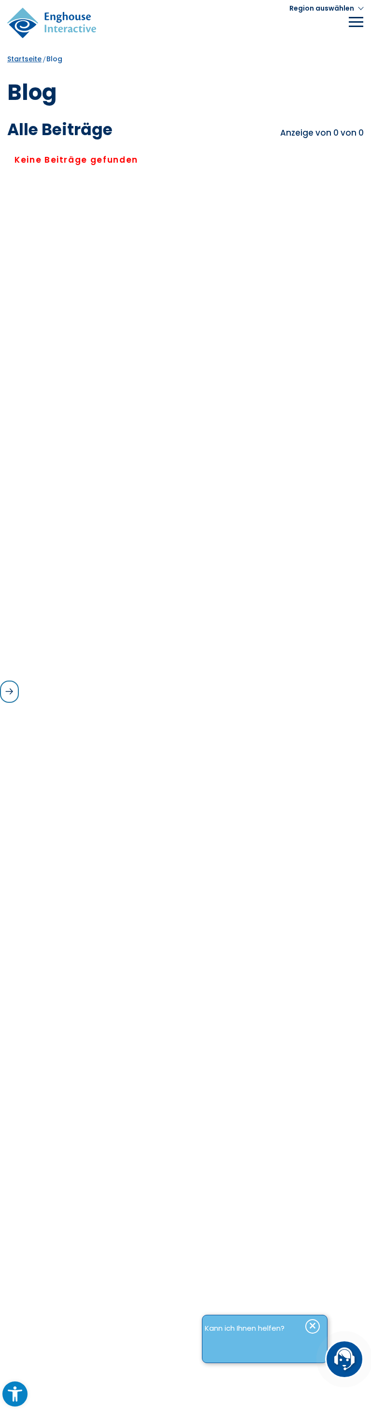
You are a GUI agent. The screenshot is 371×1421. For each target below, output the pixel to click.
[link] (15, 1394)
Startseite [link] (24, 59)
